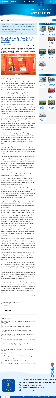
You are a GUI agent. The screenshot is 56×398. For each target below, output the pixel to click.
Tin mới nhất (47, 23)
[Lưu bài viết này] (34, 45)
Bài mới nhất (47, 75)
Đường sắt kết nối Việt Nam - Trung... (51, 44)
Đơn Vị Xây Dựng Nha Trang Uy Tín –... (42, 33)
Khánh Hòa (15, 94)
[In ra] (31, 45)
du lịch (18, 135)
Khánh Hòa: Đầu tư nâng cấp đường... (52, 33)
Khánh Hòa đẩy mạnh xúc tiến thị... (51, 56)
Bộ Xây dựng (18, 81)
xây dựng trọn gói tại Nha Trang (21, 29)
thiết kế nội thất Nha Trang (13, 26)
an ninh (11, 247)
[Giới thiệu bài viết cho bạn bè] (29, 45)
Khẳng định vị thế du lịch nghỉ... (42, 56)
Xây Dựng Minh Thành (38, 396)
